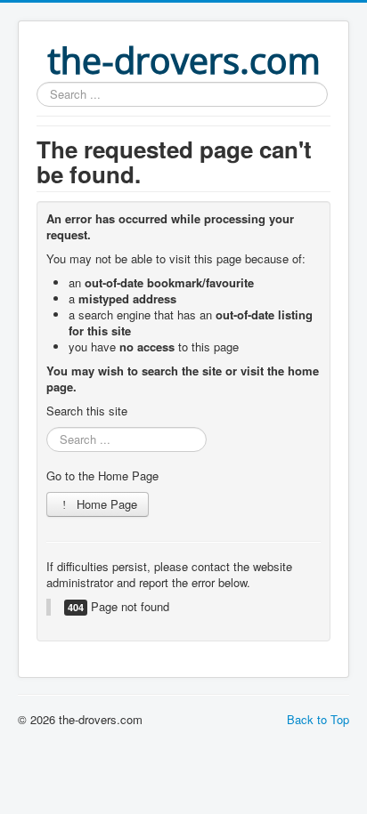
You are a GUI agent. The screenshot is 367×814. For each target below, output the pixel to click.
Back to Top (318, 719)
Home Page (105, 504)
